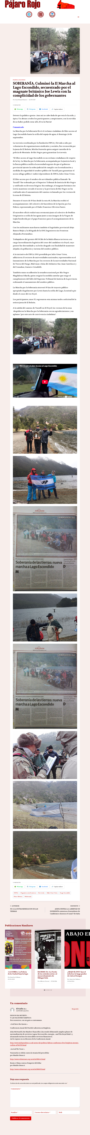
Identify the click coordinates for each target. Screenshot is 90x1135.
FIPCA (16, 893)
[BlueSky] (52, 14)
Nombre (14, 1112)
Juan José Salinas (15, 977)
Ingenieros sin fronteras (28, 893)
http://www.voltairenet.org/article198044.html (27, 1059)
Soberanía (28, 896)
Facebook (43, 109)
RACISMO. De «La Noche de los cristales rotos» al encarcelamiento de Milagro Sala (47, 975)
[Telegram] (29, 14)
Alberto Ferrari (44, 981)
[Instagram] (41, 14)
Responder (75, 1009)
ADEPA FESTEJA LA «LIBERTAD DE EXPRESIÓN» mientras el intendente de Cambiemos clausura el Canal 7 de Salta (65, 910)
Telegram (31, 109)
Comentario (16, 1089)
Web (60, 1112)
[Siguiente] (88, 959)
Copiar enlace (57, 109)
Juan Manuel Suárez (21, 99)
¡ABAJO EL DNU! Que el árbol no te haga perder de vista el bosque (77, 974)
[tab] (44, 990)
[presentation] (18, 949)
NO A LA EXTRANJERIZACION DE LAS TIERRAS (24, 908)
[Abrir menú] (78, 17)
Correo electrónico (42, 1112)
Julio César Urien (52, 893)
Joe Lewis (41, 893)
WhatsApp (18, 109)
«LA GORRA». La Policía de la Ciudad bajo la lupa (18, 973)
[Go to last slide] (7, 959)
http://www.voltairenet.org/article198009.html (27, 1069)
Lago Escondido (65, 893)
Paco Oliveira (18, 896)
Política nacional (19, 80)
